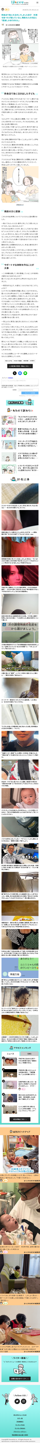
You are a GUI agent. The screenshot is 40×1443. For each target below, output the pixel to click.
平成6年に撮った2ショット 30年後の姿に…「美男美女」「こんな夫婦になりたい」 (28, 1073)
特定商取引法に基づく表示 (20, 1435)
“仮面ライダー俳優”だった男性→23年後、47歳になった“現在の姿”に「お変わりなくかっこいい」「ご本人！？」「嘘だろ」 (19, 755)
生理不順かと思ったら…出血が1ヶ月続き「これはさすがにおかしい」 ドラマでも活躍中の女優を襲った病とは (28, 1086)
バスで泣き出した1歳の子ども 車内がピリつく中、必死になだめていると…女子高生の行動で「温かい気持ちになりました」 (28, 458)
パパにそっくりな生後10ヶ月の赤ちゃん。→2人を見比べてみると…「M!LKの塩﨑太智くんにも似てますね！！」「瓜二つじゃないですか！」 (19, 812)
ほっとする (9, 361)
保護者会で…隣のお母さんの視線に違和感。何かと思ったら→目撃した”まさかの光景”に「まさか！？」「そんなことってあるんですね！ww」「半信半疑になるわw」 (19, 925)
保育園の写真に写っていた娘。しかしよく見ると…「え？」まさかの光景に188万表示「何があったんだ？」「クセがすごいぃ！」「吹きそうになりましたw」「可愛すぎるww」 (19, 561)
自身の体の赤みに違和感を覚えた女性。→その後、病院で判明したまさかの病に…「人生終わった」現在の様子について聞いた (20, 618)
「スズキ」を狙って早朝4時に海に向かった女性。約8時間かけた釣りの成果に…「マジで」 (19, 727)
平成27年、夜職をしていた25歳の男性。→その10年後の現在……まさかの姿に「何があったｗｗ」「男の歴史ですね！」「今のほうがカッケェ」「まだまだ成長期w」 (20, 589)
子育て (33, 361)
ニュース (10, 1053)
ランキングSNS (20, 1425)
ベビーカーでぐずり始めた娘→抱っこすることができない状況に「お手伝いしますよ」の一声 (28, 444)
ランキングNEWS (20, 1428)
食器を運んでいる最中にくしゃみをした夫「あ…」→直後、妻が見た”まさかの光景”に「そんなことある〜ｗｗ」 (19, 533)
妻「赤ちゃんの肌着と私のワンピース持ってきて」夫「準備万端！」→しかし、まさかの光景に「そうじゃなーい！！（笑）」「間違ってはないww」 (19, 982)
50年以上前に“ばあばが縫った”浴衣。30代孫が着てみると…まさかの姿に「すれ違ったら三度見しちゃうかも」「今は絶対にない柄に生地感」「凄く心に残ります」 (19, 953)
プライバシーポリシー (20, 1432)
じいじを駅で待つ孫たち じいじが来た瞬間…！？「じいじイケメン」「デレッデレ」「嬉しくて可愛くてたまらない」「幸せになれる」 (28, 1110)
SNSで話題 (18, 361)
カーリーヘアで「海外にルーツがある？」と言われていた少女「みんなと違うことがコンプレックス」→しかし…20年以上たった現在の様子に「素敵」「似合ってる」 (19, 1010)
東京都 (26, 361)
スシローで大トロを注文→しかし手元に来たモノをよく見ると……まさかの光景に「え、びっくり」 (19, 506)
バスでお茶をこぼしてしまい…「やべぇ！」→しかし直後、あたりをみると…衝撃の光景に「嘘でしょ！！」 (19, 840)
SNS (29, 1053)
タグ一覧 (20, 1418)
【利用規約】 (19, 1422)
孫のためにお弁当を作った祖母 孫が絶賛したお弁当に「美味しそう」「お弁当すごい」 (28, 1098)
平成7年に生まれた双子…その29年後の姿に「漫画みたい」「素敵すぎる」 (28, 1060)
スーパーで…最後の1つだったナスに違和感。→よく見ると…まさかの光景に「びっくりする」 (19, 701)
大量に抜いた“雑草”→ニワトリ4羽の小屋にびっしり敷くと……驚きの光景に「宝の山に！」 (19, 674)
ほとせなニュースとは (20, 1415)
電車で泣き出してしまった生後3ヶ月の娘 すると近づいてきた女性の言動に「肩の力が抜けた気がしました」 (28, 433)
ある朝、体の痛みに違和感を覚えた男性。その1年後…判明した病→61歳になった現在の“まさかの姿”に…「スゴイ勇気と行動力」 (20, 867)
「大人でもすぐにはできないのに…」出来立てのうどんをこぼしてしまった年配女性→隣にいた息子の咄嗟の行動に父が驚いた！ (27, 421)
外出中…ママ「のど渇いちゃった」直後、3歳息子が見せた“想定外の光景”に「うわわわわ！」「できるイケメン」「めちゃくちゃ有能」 (20, 784)
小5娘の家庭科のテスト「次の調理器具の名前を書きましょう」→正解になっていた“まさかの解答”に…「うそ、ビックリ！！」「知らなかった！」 (20, 647)
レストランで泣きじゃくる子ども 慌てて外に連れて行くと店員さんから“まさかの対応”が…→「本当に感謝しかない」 (28, 470)
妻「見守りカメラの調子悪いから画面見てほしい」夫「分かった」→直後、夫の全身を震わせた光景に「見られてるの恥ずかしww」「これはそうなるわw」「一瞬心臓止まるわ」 (19, 896)
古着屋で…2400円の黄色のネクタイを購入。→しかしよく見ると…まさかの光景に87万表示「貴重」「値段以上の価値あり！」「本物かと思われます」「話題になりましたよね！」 (19, 1039)
